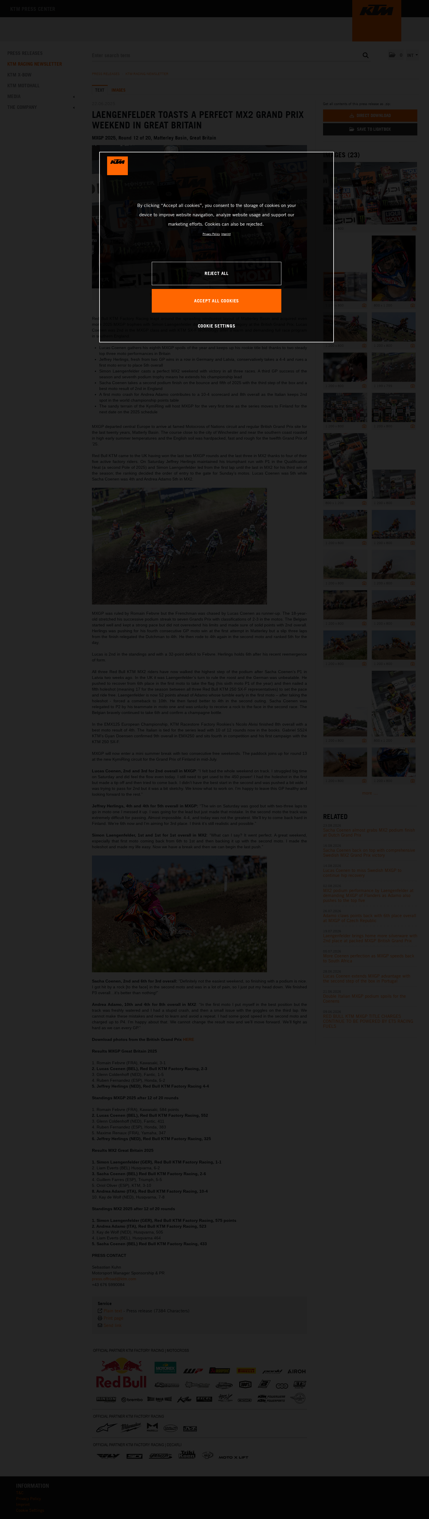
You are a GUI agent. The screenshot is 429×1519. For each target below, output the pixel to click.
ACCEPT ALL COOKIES (216, 301)
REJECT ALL (217, 273)
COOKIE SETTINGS (217, 326)
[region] (216, 247)
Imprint (226, 234)
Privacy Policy (211, 234)
